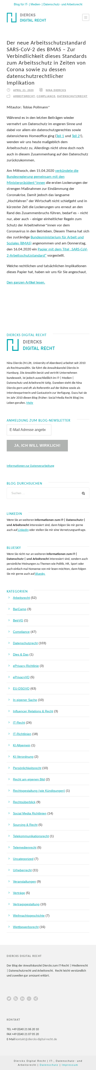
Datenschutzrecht (72, 96)
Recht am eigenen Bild (29, 779)
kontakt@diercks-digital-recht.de (36, 1039)
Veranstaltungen (24, 881)
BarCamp (19, 609)
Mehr (29, 403)
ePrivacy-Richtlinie (26, 666)
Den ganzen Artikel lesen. (26, 282)
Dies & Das (21, 654)
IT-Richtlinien (22, 734)
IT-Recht (19, 722)
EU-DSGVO (21, 688)
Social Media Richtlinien (29, 813)
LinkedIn (23, 530)
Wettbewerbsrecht (26, 927)
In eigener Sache (25, 700)
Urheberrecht (22, 870)
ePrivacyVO (21, 677)
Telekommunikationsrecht (31, 836)
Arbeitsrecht (24, 96)
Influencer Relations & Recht (33, 711)
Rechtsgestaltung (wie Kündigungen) (39, 790)
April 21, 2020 (23, 90)
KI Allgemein (21, 745)
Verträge (19, 893)
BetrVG (18, 620)
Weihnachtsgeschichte (29, 915)
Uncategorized (23, 859)
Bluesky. (40, 574)
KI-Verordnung (23, 756)
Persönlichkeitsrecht (27, 768)
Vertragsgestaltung (26, 904)
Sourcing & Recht (25, 824)
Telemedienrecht (24, 847)
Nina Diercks (56, 90)
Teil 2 (76, 136)
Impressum (70, 1065)
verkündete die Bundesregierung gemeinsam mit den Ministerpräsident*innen (42, 177)
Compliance (46, 96)
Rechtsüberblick (24, 802)
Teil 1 (60, 136)
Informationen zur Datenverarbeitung (30, 466)
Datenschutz (49, 1065)
